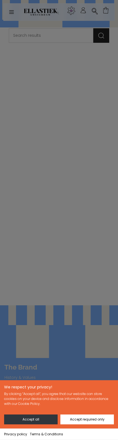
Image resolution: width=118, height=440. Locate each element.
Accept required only (87, 419)
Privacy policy (15, 434)
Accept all (31, 419)
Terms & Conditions (46, 434)
